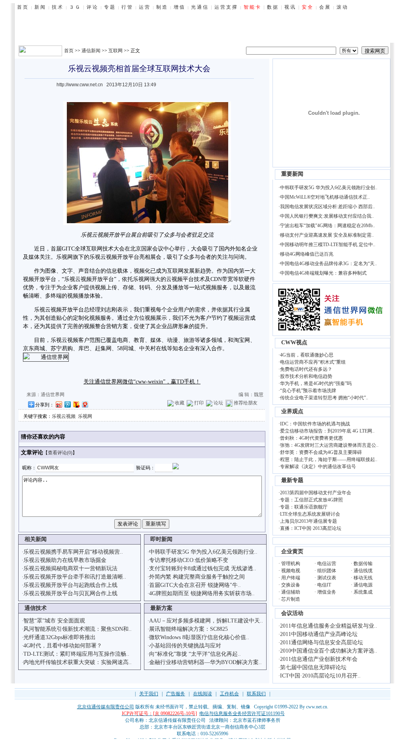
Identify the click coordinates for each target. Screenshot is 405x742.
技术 (108, 249)
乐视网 (85, 416)
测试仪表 (326, 578)
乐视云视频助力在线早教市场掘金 (64, 560)
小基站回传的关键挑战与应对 (185, 646)
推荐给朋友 (245, 403)
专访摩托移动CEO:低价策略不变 (188, 560)
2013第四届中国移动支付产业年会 (315, 492)
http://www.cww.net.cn (80, 84)
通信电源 (363, 585)
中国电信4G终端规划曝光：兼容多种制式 (323, 273)
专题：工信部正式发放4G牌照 (311, 500)
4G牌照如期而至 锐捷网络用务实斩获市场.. (202, 593)
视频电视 (290, 570)
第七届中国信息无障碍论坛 (313, 667)
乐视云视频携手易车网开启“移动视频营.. (73, 552)
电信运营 (326, 563)
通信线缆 (363, 570)
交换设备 (290, 585)
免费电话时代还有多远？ (306, 369)
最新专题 (292, 480)
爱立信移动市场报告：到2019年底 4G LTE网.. (327, 431)
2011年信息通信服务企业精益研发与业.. (328, 626)
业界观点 (292, 411)
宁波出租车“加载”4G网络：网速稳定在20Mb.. (327, 225)
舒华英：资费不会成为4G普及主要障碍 (321, 452)
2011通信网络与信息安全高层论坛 (321, 642)
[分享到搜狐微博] (76, 404)
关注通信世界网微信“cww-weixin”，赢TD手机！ (142, 382)
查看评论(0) (60, 452)
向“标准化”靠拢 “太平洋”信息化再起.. (195, 654)
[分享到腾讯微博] (67, 404)
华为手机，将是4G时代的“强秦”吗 (316, 383)
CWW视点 (294, 342)
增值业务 (326, 592)
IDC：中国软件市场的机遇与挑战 (315, 424)
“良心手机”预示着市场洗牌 (308, 390)
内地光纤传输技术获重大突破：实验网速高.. (77, 662)
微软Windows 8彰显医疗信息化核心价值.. (199, 637)
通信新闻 (90, 50)
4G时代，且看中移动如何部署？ (62, 646)
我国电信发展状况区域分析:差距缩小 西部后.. (327, 206)
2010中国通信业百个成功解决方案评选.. (328, 651)
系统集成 (363, 592)
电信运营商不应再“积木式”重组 (313, 362)
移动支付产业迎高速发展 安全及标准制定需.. (327, 235)
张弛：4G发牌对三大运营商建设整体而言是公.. (329, 445)
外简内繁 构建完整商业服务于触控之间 (197, 577)
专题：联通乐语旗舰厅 (303, 507)
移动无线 (363, 578)
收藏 (179, 403)
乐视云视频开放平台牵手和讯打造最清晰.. (74, 577)
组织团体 (326, 570)
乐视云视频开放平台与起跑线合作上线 (70, 585)
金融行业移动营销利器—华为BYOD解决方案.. (205, 662)
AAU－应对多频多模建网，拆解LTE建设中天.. (206, 621)
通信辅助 (290, 592)
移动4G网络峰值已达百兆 (306, 254)
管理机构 (290, 563)
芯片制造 (290, 599)
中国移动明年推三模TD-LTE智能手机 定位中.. (327, 244)
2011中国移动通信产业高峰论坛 (319, 634)
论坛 (218, 403)
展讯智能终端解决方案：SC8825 (188, 629)
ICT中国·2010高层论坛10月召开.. (320, 676)
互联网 (115, 50)
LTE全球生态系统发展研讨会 (310, 514)
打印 (199, 403)
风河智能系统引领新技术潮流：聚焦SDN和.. (77, 629)
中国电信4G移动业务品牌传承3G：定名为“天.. (328, 263)
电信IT (324, 585)
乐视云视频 (64, 416)
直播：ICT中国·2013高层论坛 (310, 528)
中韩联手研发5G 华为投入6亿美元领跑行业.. (203, 552)
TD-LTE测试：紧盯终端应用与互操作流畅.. (76, 654)
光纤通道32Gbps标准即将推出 (59, 637)
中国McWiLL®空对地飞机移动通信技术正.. (325, 197)
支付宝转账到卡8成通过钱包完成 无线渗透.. (202, 568)
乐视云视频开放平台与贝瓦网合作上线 (70, 593)
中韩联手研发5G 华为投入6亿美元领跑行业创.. (328, 187)
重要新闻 (292, 174)
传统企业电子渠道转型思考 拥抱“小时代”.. (324, 397)
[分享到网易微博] (84, 404)
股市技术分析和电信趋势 (306, 376)
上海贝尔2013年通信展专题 (308, 521)
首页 (69, 50)
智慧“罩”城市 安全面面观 (54, 621)
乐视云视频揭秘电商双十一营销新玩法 (70, 568)
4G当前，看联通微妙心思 (306, 355)
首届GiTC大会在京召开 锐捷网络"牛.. (195, 585)
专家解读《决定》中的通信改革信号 (318, 466)
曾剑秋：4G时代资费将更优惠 (311, 438)
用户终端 (290, 578)
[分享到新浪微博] (58, 404)
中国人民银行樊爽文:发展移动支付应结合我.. (327, 216)
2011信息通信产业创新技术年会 (319, 659)
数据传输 (363, 563)
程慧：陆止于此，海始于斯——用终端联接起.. (328, 459)
